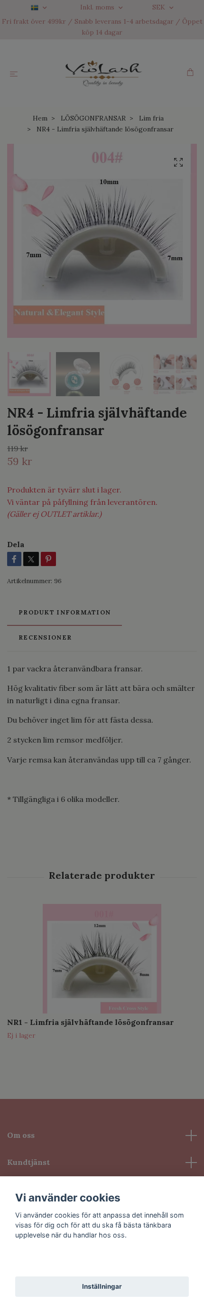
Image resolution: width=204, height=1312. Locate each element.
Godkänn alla (102, 1261)
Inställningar (102, 1286)
